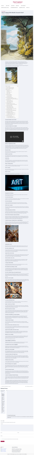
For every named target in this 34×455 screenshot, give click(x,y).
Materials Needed (8, 89)
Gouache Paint (3, 11)
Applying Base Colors (8, 99)
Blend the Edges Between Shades (10, 107)
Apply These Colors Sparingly (10, 113)
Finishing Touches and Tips (9, 115)
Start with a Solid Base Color (10, 100)
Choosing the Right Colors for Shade (10, 87)
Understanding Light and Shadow (9, 97)
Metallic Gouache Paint (9, 90)
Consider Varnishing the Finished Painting (11, 117)
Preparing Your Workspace (9, 94)
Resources (17, 5)
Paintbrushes (8, 91)
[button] (17, 86)
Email (18, 432)
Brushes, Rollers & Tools (5, 7)
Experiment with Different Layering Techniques (11, 108)
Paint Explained (17, 2)
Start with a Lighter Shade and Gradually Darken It (12, 104)
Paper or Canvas (8, 93)
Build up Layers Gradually (9, 111)
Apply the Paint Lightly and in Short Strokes (11, 110)
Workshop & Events (22, 7)
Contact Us (27, 7)
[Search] (1, 2)
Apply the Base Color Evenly (10, 101)
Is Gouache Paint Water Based (11, 415)
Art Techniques (23, 5)
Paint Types (7, 5)
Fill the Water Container (9, 96)
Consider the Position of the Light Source (11, 114)
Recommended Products (14, 7)
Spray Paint (13, 5)
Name (1, 432)
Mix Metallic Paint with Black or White (11, 103)
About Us (2, 5)
